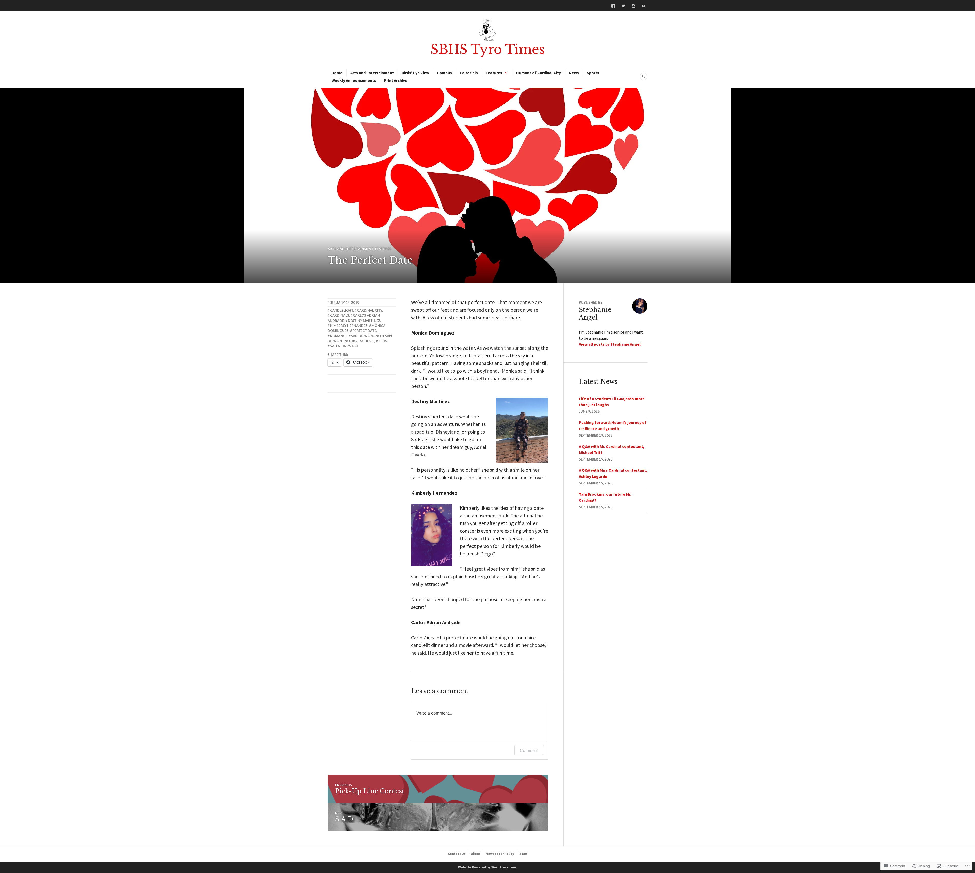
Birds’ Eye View (415, 72)
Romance (338, 336)
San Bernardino (366, 336)
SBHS (382, 341)
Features (494, 72)
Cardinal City (369, 310)
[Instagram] (633, 6)
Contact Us (457, 854)
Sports (593, 72)
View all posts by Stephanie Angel (610, 344)
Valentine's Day (344, 346)
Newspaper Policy (500, 854)
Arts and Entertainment (372, 72)
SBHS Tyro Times (488, 49)
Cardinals (339, 315)
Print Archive (395, 80)
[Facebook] (613, 6)
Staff (523, 854)
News (574, 72)
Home (337, 72)
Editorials (469, 72)
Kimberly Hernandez (349, 326)
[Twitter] (623, 6)
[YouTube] (643, 6)
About (475, 854)
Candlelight (341, 310)
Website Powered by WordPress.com (487, 867)
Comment (529, 750)
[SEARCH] (643, 76)
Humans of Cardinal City (538, 72)
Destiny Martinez (364, 321)
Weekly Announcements (354, 80)
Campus (444, 72)
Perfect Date (364, 331)
